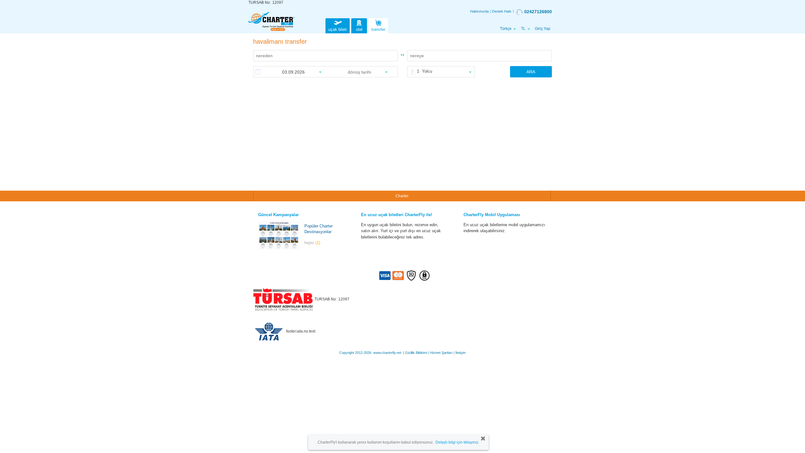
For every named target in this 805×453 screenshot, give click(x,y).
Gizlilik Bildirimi (416, 353)
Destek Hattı (501, 11)
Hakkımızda (479, 11)
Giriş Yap (542, 28)
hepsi (312, 242)
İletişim (460, 353)
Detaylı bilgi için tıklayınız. (457, 442)
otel (359, 29)
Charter (402, 196)
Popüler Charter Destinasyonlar (318, 229)
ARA (530, 71)
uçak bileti (337, 29)
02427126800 (538, 11)
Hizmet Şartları (441, 353)
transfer (378, 29)
